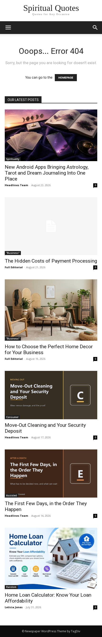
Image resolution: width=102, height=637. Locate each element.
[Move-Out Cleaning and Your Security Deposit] (51, 395)
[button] (95, 27)
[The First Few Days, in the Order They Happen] (51, 473)
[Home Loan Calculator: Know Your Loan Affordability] (51, 558)
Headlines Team (16, 185)
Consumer (12, 417)
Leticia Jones (14, 607)
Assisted (11, 495)
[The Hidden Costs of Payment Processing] (51, 226)
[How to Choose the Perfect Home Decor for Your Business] (51, 310)
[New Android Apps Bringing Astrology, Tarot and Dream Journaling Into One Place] (51, 135)
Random (11, 587)
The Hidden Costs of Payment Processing (51, 261)
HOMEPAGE (65, 77)
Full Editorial (14, 267)
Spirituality (12, 159)
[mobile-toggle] (8, 27)
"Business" (12, 253)
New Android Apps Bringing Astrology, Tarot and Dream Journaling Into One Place (46, 173)
